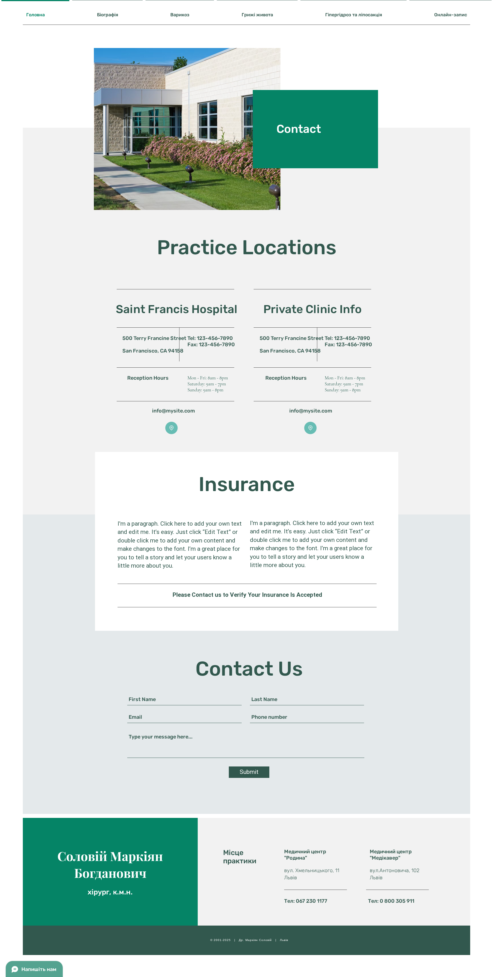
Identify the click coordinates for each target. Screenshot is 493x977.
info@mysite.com (173, 411)
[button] (171, 428)
